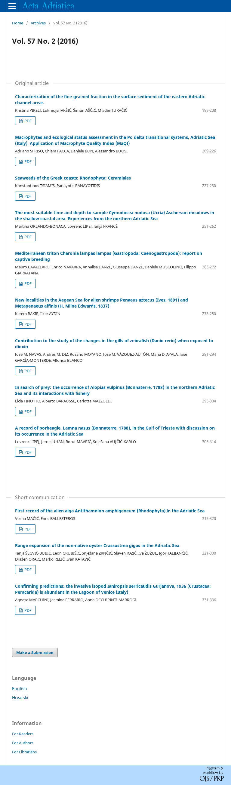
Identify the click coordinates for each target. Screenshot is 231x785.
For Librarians (24, 752)
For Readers (22, 734)
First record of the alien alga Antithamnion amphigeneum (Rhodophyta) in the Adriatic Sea (110, 511)
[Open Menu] (12, 6)
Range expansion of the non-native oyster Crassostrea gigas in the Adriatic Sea (97, 545)
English (19, 688)
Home (17, 23)
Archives (38, 23)
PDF (27, 121)
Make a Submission (35, 652)
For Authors (22, 743)
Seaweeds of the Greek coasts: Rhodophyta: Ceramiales (73, 178)
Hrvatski (20, 697)
